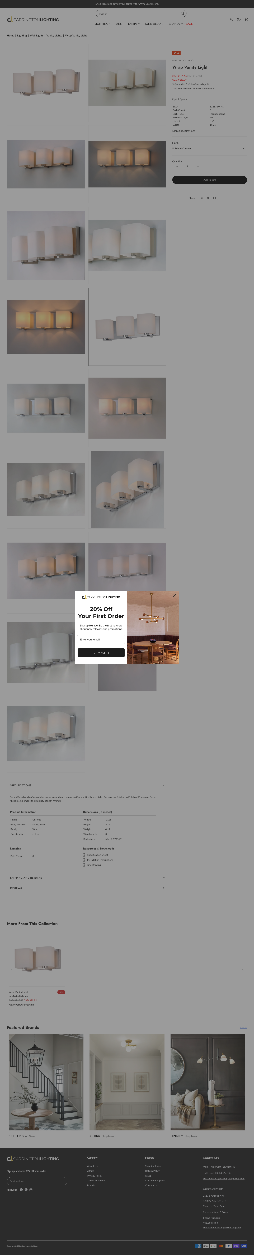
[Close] (175, 595)
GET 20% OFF (101, 652)
